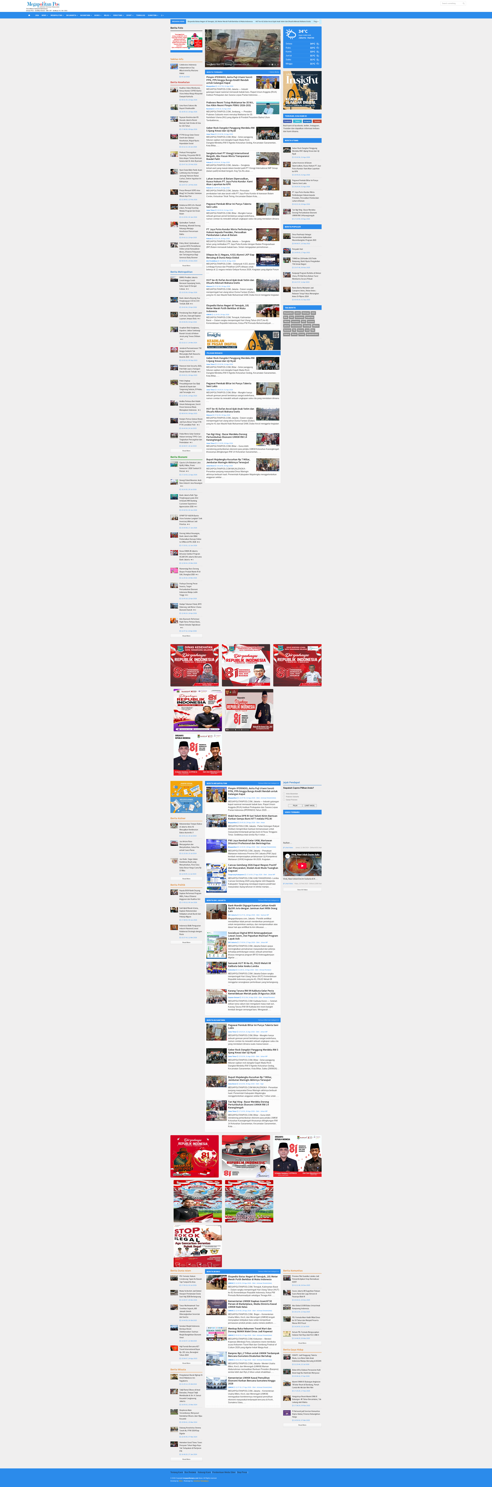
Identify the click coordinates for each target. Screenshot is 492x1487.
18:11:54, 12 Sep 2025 (301, 1312)
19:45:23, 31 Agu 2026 (221, 188)
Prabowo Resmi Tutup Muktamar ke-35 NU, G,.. (231, 64)
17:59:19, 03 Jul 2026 (188, 1285)
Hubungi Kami (204, 1472)
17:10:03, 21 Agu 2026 (188, 475)
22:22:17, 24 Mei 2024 (188, 343)
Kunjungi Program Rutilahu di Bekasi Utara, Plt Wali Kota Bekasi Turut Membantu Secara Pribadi (306, 276)
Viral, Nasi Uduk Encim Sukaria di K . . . (300, 878)
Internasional (296, 326)
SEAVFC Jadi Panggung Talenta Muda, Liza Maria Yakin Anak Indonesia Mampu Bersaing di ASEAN (306, 1358)
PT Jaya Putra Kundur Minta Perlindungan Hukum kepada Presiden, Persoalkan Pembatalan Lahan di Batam (229, 232)
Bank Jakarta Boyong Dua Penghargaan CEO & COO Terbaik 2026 (189, 301)
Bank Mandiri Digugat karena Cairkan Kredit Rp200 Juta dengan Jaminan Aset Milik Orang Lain (252, 908)
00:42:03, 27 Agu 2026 (252, 1335)
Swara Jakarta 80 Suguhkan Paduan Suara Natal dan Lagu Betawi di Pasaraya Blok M (306, 1294)
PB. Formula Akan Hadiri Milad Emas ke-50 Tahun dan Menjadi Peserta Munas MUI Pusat (306, 1320)
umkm (297, 313)
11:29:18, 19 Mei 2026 (188, 578)
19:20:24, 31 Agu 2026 (224, 210)
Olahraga (305, 313)
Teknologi (140, 15)
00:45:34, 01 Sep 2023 (301, 300)
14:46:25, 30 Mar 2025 (301, 1338)
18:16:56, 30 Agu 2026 (224, 466)
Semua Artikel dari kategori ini (268, 783)
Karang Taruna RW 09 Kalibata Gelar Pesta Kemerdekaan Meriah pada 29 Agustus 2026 (251, 992)
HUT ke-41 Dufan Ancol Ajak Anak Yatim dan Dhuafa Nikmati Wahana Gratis (230, 281)
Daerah (300, 330)
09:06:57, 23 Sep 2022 (301, 243)
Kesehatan (300, 317)
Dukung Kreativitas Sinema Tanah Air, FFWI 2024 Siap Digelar (190, 1430)
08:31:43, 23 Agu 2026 (188, 100)
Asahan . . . (287, 842)
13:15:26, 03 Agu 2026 (188, 292)
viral (307, 330)
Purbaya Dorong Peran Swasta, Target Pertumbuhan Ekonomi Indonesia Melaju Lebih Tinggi (188, 589)
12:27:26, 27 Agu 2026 (252, 1387)
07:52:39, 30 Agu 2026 (221, 286)
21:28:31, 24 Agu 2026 (253, 970)
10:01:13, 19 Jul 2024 (188, 836)
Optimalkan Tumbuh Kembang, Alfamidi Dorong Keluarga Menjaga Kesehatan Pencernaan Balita (190, 228)
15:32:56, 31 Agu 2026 (224, 134)
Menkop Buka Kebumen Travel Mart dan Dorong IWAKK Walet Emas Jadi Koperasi (250, 1330)
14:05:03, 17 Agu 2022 (301, 252)
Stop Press (242, 1472)
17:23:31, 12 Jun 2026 (188, 545)
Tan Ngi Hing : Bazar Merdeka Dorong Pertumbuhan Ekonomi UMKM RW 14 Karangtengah (226, 436)
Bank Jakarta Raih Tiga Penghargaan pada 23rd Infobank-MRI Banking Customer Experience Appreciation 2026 (188, 501)
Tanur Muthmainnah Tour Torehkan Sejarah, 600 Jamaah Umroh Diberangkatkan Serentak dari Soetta (189, 1311)
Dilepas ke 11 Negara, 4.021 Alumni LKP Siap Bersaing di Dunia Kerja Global (230, 256)
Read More (186, 266)
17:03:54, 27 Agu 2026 (252, 942)
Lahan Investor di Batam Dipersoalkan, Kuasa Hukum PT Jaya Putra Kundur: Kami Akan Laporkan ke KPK (227, 21)
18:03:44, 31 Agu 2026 (221, 162)
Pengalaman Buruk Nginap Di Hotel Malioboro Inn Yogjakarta (190, 1378)
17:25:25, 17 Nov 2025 (301, 1391)
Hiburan (316, 326)
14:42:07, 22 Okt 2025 (188, 1341)
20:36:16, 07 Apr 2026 (301, 1376)
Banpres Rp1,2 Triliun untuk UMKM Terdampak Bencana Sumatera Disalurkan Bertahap (253, 1354)
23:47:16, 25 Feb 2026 (188, 164)
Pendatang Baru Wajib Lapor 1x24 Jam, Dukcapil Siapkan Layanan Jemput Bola (190, 316)
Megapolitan (288, 313)
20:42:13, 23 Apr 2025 (188, 237)
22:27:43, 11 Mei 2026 (188, 938)
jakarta (286, 326)
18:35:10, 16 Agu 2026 (188, 112)
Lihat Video (288, 848)
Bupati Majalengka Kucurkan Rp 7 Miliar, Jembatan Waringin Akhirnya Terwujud (228, 461)
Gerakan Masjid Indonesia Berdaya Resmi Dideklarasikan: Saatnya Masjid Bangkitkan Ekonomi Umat (190, 1332)
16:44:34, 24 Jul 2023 (188, 428)
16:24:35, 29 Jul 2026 (188, 489)
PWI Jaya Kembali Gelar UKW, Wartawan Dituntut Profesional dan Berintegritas (250, 842)
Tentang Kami (176, 1472)
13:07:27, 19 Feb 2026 (188, 185)
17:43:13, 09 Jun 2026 (188, 902)
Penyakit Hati (297, 249)
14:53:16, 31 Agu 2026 (222, 109)
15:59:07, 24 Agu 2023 (188, 1358)
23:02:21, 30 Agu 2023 (188, 375)
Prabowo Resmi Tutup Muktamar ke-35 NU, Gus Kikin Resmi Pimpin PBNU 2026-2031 (230, 104)
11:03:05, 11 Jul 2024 (187, 874)
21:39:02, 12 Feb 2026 (188, 200)
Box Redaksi (190, 1472)
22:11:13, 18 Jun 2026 (188, 147)
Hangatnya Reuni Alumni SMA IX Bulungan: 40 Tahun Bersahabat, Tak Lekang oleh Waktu (306, 1399)
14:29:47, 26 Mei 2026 (188, 1300)
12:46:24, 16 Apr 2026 (188, 613)
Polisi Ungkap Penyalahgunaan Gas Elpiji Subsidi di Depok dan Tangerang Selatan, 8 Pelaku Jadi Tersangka (190, 386)
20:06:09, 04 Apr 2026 (188, 322)
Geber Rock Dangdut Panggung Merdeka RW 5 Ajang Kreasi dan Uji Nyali (230, 129)
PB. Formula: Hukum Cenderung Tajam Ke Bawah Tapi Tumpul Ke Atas (190, 1279)
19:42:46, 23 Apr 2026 (188, 307)
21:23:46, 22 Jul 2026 (300, 1364)
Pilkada (286, 321)
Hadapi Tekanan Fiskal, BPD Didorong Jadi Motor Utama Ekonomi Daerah (190, 607)
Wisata (294, 334)
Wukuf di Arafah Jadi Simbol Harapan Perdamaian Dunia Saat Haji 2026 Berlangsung (190, 1294)
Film (312, 330)
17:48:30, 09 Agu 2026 (188, 129)
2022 (313, 313)
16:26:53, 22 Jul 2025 (300, 1327)
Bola (285, 317)
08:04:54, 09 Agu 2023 (188, 413)
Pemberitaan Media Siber (223, 1472)
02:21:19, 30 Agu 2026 (221, 238)
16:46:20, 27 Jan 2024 (188, 1454)
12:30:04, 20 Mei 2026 (188, 563)
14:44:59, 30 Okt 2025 (188, 1320)
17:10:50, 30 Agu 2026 (224, 443)
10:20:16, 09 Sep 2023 (188, 360)
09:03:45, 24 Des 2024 (188, 261)
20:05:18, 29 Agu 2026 (251, 823)
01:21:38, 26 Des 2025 (301, 1285)
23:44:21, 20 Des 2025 (301, 1300)
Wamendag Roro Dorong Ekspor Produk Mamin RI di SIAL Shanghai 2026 (189, 571)
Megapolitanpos (312, 334)
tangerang (309, 317)
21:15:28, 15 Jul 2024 (188, 853)
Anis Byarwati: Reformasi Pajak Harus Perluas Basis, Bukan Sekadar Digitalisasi (189, 622)
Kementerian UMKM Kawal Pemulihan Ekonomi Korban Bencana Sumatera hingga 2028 (251, 1380)
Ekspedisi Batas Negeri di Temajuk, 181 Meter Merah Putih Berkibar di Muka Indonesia (227, 308)
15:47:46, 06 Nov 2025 (301, 267)
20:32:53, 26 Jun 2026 (188, 510)
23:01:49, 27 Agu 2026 (252, 1360)
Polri (291, 317)
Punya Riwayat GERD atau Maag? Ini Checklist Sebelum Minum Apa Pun (190, 193)
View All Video (302, 890)
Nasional (287, 330)
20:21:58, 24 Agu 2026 (257, 997)
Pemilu (301, 334)
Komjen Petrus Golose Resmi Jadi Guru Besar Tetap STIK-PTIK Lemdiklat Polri (190, 422)
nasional (311, 321)
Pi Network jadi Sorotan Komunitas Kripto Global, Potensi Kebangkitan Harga (306, 1414)
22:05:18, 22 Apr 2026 (188, 599)
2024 (37, 15)
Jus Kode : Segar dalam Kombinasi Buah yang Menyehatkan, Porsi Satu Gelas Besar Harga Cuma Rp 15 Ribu (190, 865)
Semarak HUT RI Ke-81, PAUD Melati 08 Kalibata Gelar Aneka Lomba (249, 964)
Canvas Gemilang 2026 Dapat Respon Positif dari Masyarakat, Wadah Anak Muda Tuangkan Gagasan (253, 867)
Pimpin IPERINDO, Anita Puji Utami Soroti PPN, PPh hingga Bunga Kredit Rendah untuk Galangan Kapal (229, 79)
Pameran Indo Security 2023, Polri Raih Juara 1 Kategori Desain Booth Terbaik (190, 369)
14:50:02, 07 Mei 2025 (301, 1420)
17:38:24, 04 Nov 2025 (301, 1405)
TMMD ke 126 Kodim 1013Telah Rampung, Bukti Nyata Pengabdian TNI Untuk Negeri (306, 261)
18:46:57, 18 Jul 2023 (188, 446)
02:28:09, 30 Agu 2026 (227, 261)
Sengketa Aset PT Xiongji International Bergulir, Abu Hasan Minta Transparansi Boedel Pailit (303, 21)
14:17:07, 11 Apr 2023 (300, 282)
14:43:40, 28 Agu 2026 (256, 847)
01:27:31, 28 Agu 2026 (253, 915)
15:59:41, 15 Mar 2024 (188, 1422)
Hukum (286, 334)
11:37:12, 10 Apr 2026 (188, 631)
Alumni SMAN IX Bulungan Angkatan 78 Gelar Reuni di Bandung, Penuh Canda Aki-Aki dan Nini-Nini (306, 1384)
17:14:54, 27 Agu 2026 (259, 875)
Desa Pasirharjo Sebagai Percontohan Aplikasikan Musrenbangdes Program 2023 (304, 237)
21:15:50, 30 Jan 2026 (188, 217)
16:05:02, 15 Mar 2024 (188, 1405)
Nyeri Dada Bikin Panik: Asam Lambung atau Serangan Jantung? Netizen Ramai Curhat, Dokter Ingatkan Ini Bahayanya (190, 176)
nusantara (295, 321)
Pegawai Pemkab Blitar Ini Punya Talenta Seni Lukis (228, 205)
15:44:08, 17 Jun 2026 (188, 528)
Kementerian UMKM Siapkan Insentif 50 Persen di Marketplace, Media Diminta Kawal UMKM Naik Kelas (252, 1303)
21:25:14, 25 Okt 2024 (188, 1384)
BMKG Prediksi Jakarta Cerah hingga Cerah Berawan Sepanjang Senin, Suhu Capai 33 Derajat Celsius (190, 283)
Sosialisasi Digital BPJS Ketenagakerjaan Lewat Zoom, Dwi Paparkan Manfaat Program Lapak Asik (253, 935)
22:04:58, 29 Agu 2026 (252, 1311)
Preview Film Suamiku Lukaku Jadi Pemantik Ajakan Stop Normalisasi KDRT (305, 1279)
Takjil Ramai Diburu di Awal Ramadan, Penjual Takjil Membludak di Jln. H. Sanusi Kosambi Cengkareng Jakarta (190, 1396)
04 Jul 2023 (184, 77)
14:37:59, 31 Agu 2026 (224, 86)
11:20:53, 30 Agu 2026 (220, 315)
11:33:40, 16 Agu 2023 (188, 396)
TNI (294, 330)
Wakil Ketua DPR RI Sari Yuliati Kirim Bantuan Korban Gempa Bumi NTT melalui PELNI (252, 817)
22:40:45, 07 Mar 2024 (188, 1437)
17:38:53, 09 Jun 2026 (188, 920)
